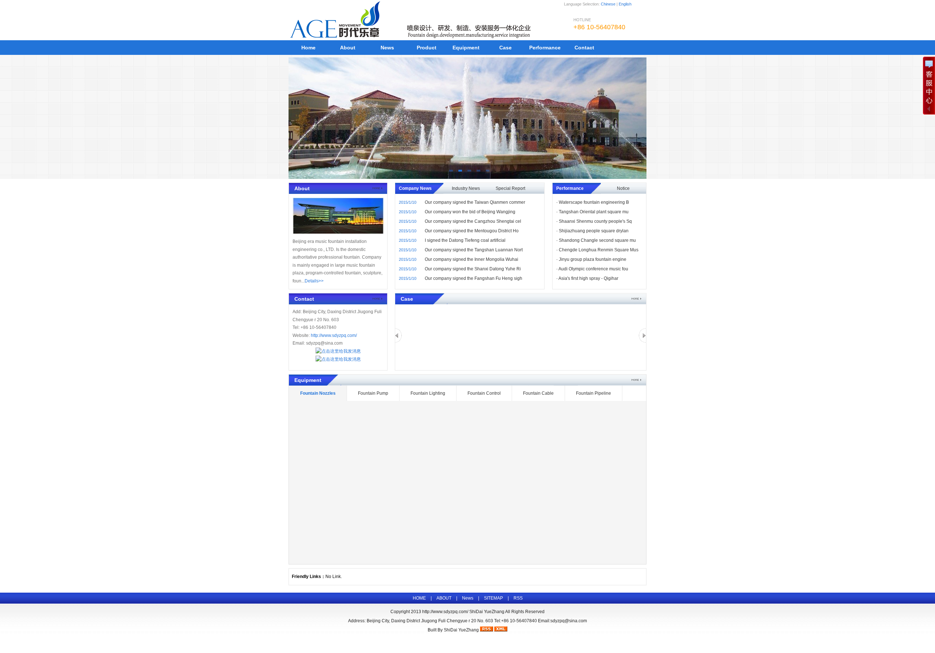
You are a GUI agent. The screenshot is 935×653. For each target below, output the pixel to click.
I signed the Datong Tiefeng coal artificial (465, 240)
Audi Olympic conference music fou (593, 268)
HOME (419, 598)
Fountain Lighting (428, 393)
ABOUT (443, 598)
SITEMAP (493, 598)
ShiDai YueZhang (461, 630)
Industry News (466, 188)
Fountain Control (484, 393)
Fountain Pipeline (593, 393)
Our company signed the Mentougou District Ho (472, 230)
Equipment (466, 47)
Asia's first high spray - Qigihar (588, 278)
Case (505, 47)
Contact (584, 47)
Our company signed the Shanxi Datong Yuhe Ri (473, 268)
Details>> (314, 281)
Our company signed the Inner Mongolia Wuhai (471, 259)
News (387, 47)
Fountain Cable (538, 393)
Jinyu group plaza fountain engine (592, 259)
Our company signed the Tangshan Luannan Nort (474, 249)
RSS (518, 598)
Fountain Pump (373, 393)
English (625, 4)
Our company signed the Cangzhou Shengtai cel (473, 221)
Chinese (608, 4)
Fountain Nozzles (318, 393)
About (347, 47)
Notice (623, 188)
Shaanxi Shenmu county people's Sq (595, 221)
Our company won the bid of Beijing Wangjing (470, 211)
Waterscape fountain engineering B (594, 202)
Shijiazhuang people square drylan (594, 230)
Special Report (510, 188)
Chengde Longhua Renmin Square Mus (598, 249)
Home (308, 47)
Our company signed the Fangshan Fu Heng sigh (473, 278)
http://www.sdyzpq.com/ (334, 335)
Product (426, 47)
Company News (415, 188)
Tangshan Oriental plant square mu (594, 211)
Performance (545, 47)
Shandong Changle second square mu (597, 240)
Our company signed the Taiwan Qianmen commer (475, 202)
